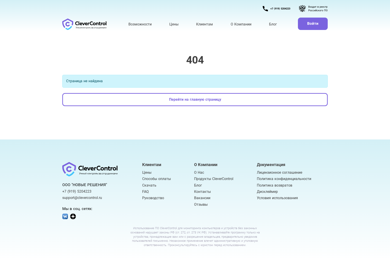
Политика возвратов (274, 185)
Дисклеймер (267, 192)
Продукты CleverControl (213, 179)
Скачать (149, 185)
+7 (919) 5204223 (280, 8)
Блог (198, 185)
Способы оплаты (156, 179)
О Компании (241, 24)
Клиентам (204, 24)
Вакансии (202, 198)
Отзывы (201, 205)
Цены (146, 173)
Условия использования (277, 198)
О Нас (199, 173)
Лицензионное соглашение (279, 173)
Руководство (153, 198)
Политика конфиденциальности (284, 179)
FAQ (145, 192)
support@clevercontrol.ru (82, 198)
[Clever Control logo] (84, 24)
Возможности (140, 24)
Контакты (202, 192)
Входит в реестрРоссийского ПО (318, 8)
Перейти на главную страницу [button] (195, 99)
